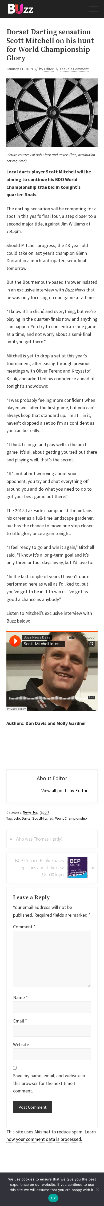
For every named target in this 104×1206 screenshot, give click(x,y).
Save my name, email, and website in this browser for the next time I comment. (49, 1083)
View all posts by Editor (64, 791)
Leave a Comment (74, 68)
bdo (17, 818)
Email (20, 1021)
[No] (97, 1189)
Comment (24, 927)
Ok (53, 1198)
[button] (93, 9)
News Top (30, 812)
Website (21, 1045)
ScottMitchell (42, 818)
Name (20, 997)
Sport (44, 812)
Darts (26, 818)
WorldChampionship (71, 818)
